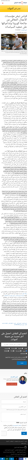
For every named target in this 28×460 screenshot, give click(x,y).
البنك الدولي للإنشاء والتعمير (20, 450)
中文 (12, 351)
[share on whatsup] (7, 459)
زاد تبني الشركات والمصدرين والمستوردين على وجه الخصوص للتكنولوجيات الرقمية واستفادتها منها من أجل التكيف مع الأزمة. (14, 130)
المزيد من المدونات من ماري (11, 384)
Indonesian (23, 354)
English (20, 349)
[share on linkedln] (11, 459)
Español (6, 349)
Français (13, 349)
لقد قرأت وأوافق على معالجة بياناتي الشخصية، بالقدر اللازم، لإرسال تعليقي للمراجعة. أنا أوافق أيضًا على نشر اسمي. (14, 427)
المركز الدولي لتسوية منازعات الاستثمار (18, 454)
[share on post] (16, 459)
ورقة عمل (24, 294)
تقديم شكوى (23, 443)
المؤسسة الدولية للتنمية (9, 450)
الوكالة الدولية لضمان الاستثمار (9, 452)
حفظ (24, 433)
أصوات (10, 9)
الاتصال (7, 441)
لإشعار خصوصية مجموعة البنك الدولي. (15, 358)
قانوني (25, 441)
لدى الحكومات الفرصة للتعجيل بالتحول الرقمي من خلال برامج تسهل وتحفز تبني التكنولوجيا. (14, 271)
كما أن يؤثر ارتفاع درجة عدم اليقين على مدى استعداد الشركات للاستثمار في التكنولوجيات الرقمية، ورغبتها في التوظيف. (14, 193)
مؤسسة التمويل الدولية (21, 452)
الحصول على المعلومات (18, 441)
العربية (17, 32)
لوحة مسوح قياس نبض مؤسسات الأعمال (14, 296)
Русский (18, 351)
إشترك (22, 363)
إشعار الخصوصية (17, 425)
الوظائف (11, 441)
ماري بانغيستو (24, 30)
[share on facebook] (21, 459)
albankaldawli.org (5, 0)
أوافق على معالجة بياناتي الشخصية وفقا (15, 358)
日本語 (6, 351)
